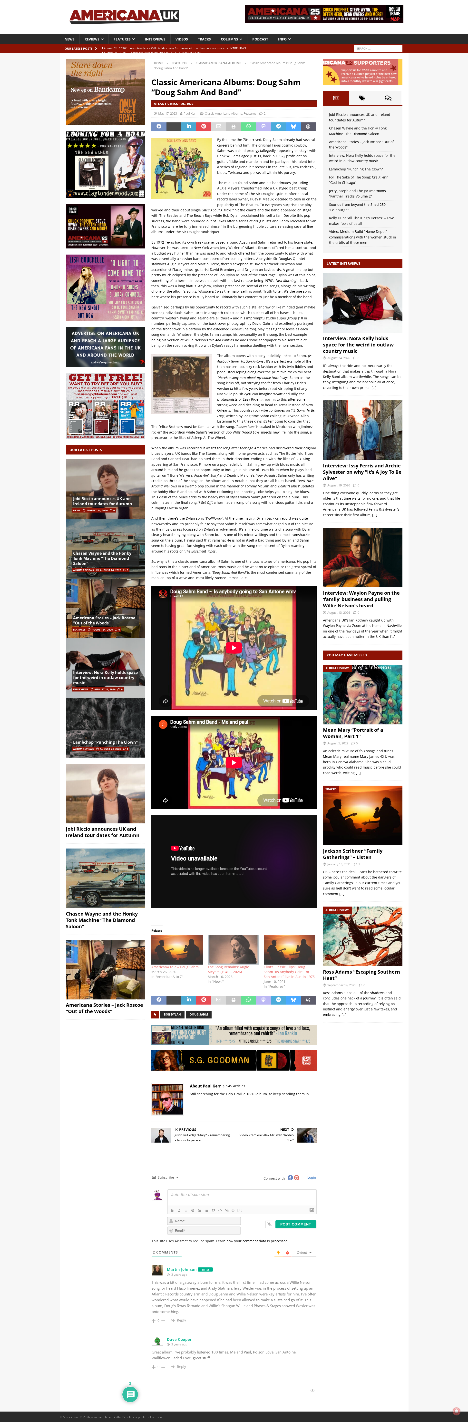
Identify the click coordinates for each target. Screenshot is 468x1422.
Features (122, 39)
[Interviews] (362, 303)
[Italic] (179, 1210)
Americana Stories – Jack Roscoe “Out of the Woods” (104, 620)
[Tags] (362, 98)
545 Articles (235, 1086)
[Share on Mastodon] (263, 126)
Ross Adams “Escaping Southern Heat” (361, 974)
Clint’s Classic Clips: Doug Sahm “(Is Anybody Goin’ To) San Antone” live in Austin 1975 (289, 972)
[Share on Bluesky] (293, 126)
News (70, 39)
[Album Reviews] (362, 694)
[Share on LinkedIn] (188, 126)
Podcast (260, 39)
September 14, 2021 (341, 985)
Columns (229, 39)
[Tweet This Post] (173, 126)
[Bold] (172, 1210)
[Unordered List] (206, 1210)
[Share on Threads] (308, 126)
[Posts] (336, 98)
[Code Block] (220, 1210)
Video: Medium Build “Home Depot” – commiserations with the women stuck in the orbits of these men (362, 237)
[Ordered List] (199, 1210)
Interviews (155, 39)
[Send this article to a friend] (218, 126)
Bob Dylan (172, 1014)
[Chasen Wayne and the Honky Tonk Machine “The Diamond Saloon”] (105, 549)
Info (282, 39)
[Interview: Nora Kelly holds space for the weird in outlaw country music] (105, 668)
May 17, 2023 (167, 113)
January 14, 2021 (339, 864)
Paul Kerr (190, 113)
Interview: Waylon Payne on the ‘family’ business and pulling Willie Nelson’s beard (361, 599)
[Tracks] (362, 815)
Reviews (92, 39)
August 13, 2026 (338, 612)
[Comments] (388, 98)
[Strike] (192, 1210)
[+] (240, 1210)
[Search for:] (378, 48)
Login (311, 1177)
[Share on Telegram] (278, 126)
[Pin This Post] (203, 126)
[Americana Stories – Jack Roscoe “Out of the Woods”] (105, 608)
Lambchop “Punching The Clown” (105, 742)
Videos (182, 39)
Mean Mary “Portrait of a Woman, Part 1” (353, 733)
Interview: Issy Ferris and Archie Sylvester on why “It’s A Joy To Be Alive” (362, 472)
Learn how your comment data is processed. (252, 1241)
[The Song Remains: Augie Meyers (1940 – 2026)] (233, 950)
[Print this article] (233, 126)
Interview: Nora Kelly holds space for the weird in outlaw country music (105, 677)
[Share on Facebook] (158, 126)
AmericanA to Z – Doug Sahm (175, 967)
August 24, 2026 (97, 510)
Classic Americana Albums (223, 113)
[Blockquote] (213, 1210)
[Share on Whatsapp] (248, 126)
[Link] (227, 1210)
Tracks (204, 39)
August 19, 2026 (338, 485)
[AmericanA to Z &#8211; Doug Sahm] (177, 950)
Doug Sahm (199, 1014)
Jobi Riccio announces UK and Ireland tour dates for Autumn (102, 501)
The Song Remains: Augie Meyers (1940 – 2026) (228, 969)
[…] (374, 387)
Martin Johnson (182, 1269)
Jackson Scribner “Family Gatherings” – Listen (352, 854)
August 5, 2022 (337, 743)
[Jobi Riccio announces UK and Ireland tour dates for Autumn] (105, 489)
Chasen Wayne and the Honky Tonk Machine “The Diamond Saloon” (102, 558)
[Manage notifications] (456, 1411)
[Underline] (186, 1210)
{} (233, 1210)
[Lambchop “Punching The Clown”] (105, 728)
